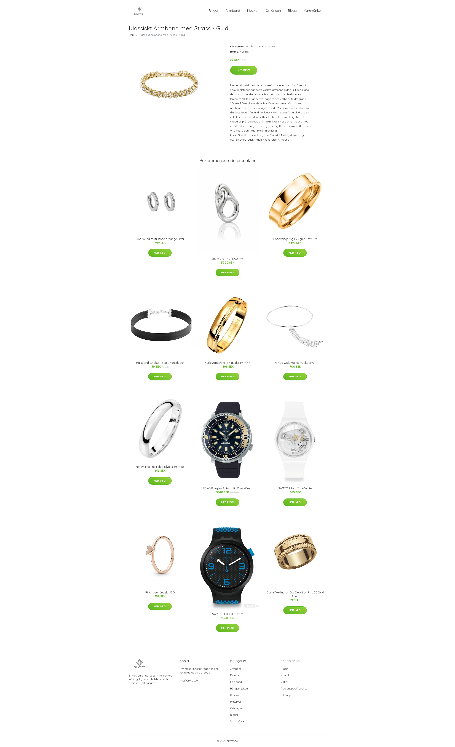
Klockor (253, 11)
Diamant (235, 675)
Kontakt (286, 675)
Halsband (236, 682)
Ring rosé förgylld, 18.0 (160, 592)
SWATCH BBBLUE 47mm (227, 614)
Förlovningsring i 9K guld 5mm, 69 (295, 239)
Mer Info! (243, 70)
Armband (233, 11)
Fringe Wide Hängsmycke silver (295, 362)
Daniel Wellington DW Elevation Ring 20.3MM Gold (295, 594)
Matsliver (235, 701)
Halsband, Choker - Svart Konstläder (160, 362)
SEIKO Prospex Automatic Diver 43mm (227, 488)
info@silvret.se (189, 680)
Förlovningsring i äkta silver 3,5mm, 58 (159, 466)
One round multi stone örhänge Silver (160, 239)
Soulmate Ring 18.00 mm (227, 258)
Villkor (284, 682)
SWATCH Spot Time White (295, 488)
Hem (132, 35)
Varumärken (313, 11)
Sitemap (286, 695)
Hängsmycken (267, 46)
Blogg (292, 11)
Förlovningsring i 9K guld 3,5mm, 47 (227, 362)
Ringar (213, 11)
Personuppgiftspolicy (294, 688)
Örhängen (273, 11)
